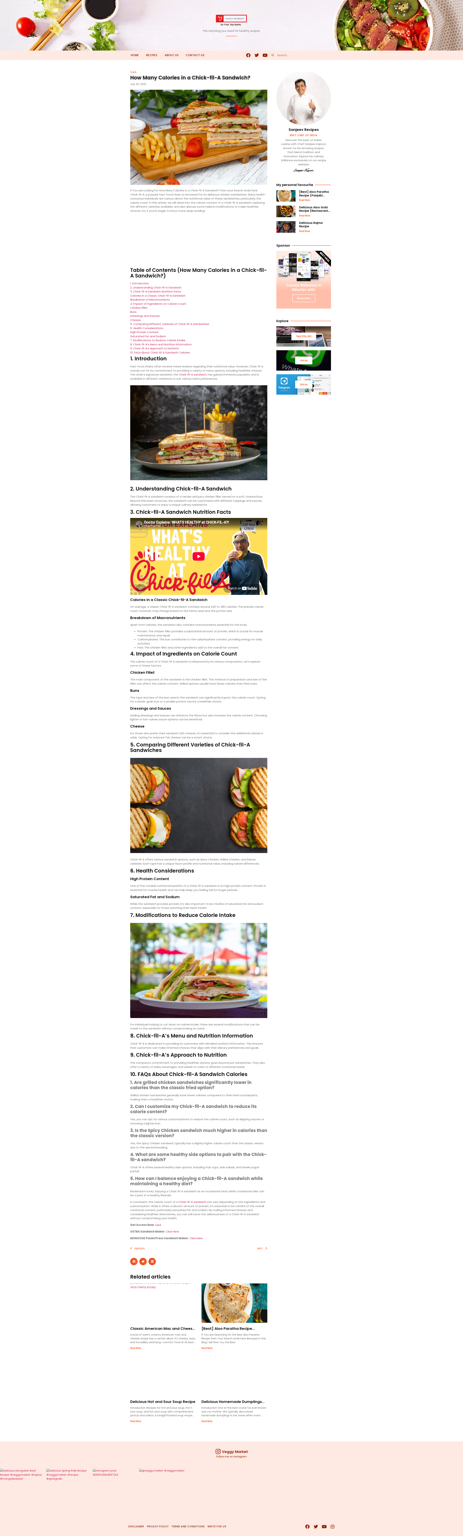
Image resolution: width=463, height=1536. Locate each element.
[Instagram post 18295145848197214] (115, 1491)
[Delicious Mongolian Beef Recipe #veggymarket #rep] (23, 1491)
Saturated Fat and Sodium (148, 336)
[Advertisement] (198, 241)
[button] (134, 1261)
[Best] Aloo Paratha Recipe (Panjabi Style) (314, 195)
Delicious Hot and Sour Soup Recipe (162, 1401)
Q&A (133, 72)
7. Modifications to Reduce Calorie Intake (157, 340)
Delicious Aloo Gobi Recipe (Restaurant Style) (313, 210)
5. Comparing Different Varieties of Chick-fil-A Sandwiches (169, 324)
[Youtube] (265, 55)
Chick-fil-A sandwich (192, 374)
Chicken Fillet (139, 308)
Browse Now (304, 298)
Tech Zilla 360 (303, 336)
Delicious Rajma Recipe (311, 224)
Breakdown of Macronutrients (150, 299)
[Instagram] (332, 1526)
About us (172, 55)
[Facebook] (248, 55)
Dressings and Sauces (145, 316)
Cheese (135, 320)
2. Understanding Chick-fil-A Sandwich (155, 287)
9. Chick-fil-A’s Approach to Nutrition (154, 348)
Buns (133, 312)
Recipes (152, 55)
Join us (304, 360)
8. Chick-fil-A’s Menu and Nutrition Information (161, 344)
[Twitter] (256, 55)
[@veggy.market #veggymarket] (162, 1491)
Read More (135, 1348)
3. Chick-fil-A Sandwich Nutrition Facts (155, 291)
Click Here (172, 1231)
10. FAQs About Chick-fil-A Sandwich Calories (160, 352)
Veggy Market (235, 1451)
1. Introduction (139, 283)
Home (135, 55)
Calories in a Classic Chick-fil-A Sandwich (157, 296)
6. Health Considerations (146, 328)
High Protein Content (144, 332)
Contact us (195, 55)
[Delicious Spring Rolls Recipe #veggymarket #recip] (69, 1491)
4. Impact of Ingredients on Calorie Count (158, 304)
